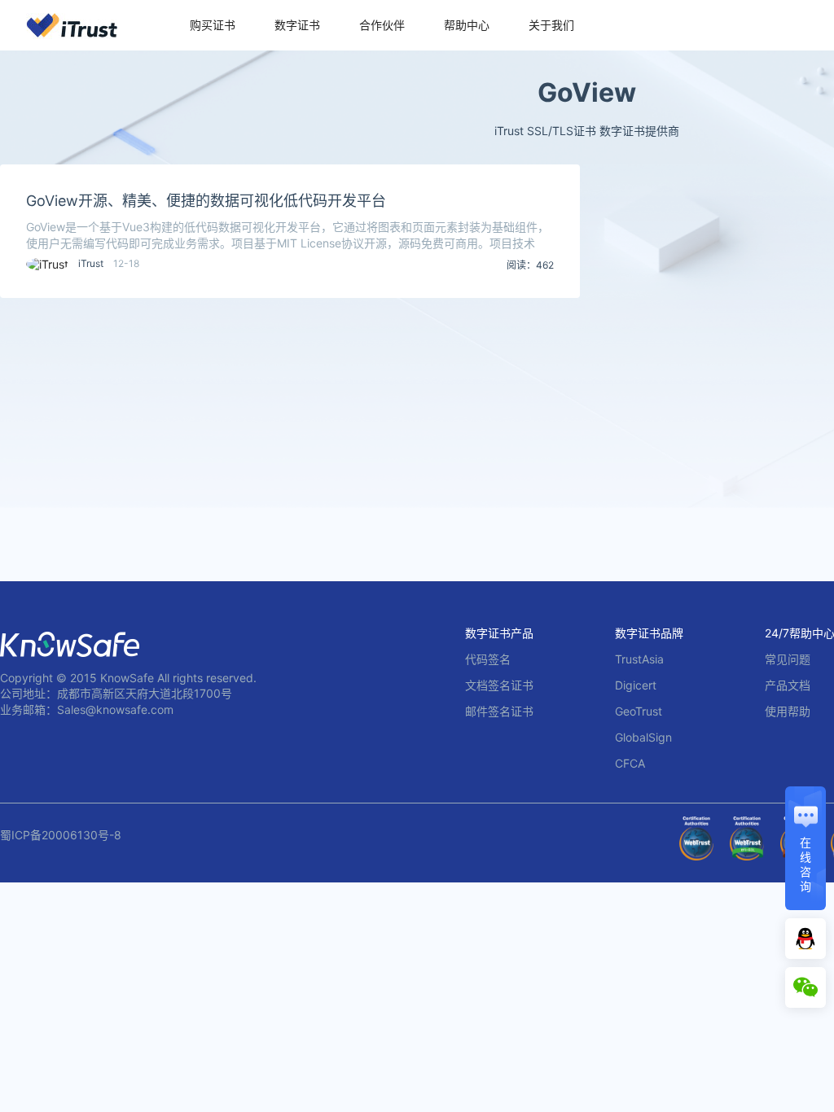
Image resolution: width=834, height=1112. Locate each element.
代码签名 (488, 659)
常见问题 (787, 659)
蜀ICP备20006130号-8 (60, 835)
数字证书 (297, 25)
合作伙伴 (382, 25)
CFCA (630, 763)
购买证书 (212, 25)
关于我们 (551, 25)
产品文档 (787, 685)
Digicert (635, 685)
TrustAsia (639, 659)
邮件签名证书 (499, 711)
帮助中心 (466, 25)
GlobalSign (643, 737)
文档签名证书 (499, 685)
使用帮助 (787, 711)
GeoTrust (638, 711)
